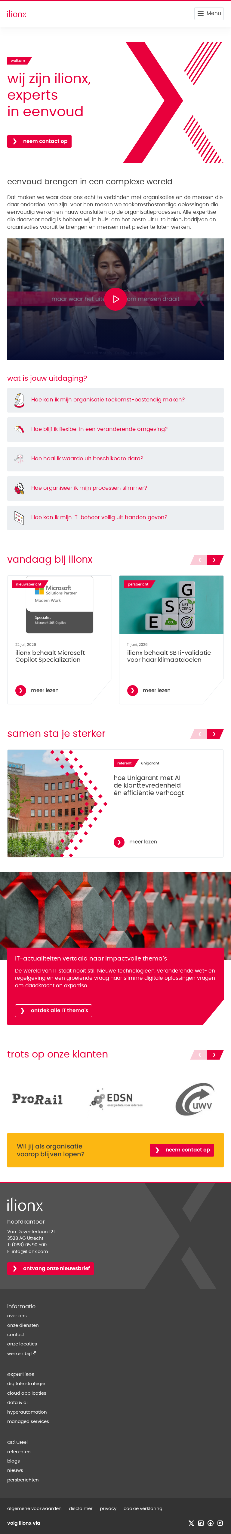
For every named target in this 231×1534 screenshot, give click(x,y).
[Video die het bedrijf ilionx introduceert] (115, 299)
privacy (108, 1508)
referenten (19, 1452)
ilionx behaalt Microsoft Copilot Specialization (50, 656)
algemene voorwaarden (34, 1508)
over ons (17, 1316)
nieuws (15, 1470)
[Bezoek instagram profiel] (220, 1523)
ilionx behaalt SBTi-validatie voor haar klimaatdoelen (169, 656)
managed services (28, 1421)
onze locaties (22, 1344)
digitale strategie (26, 1383)
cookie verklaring (143, 1508)
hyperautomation (27, 1412)
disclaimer (81, 1508)
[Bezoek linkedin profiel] (201, 1523)
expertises (20, 1374)
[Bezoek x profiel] (191, 1523)
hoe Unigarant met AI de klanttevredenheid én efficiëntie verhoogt (149, 786)
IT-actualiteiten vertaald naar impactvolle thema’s (91, 959)
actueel (17, 1442)
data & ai (17, 1402)
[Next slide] (215, 560)
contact (16, 1335)
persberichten (23, 1480)
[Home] (16, 13)
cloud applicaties (26, 1393)
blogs (13, 1461)
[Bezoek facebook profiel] (210, 1523)
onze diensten (23, 1325)
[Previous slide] (198, 560)
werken (21, 1353)
